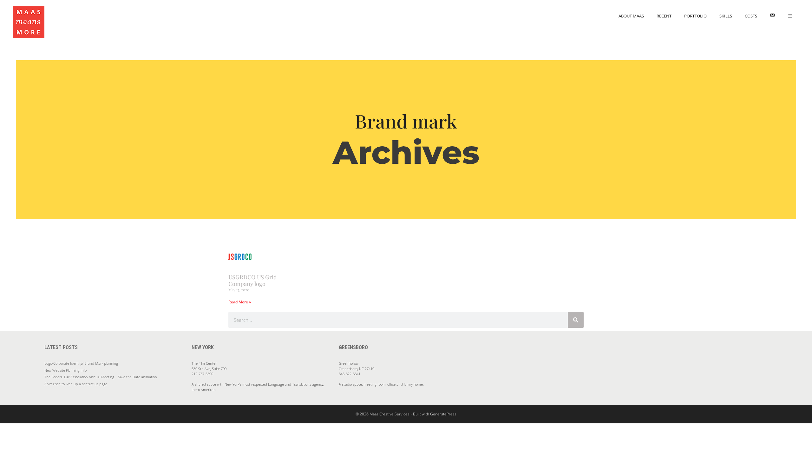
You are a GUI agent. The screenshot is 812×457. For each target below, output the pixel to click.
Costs (751, 16)
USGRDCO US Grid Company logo (252, 280)
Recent (664, 16)
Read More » (239, 302)
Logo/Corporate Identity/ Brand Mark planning (81, 363)
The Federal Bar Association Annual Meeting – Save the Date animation (100, 376)
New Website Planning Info (65, 370)
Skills (725, 16)
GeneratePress (443, 414)
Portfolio (695, 16)
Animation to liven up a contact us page (75, 383)
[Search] (576, 320)
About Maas (631, 16)
